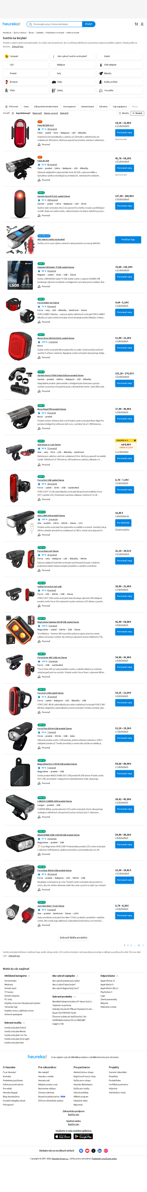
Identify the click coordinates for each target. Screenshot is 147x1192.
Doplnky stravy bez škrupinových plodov (22, 1003)
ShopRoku (113, 1076)
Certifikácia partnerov (118, 1084)
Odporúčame (107, 976)
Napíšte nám (73, 1114)
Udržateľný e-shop (117, 1092)
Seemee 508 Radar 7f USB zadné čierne (55, 267)
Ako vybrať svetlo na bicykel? (51, 239)
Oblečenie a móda (108, 1007)
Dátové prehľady (81, 1092)
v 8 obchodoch (121, 625)
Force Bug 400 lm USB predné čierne (54, 870)
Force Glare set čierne (47, 551)
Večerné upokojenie (13, 1014)
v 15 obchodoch (122, 161)
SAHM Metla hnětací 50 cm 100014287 (68, 1020)
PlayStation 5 (106, 992)
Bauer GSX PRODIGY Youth (64, 1013)
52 (139, 945)
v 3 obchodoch (121, 589)
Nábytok (104, 1003)
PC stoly (8, 999)
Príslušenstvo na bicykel (55, 32)
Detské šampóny (12, 996)
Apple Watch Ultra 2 (109, 988)
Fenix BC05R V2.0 (45, 125)
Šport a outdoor (20, 32)
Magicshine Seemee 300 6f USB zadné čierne (58, 622)
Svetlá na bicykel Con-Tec (15, 1035)
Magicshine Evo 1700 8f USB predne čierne (57, 764)
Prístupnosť (8, 1104)
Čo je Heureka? (9, 1072)
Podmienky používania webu (104, 1158)
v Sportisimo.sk (122, 516)
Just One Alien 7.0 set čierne (50, 906)
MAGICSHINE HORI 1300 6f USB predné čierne (58, 835)
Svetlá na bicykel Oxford (15, 1027)
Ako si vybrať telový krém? (64, 984)
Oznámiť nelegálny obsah (14, 1100)
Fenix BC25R (43, 160)
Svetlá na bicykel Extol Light (16, 1039)
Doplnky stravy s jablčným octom (19, 1010)
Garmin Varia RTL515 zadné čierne (53, 196)
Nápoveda (78, 1104)
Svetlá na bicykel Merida (15, 1031)
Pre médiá (7, 1088)
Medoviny (8, 984)
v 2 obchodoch (121, 341)
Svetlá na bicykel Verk (14, 1042)
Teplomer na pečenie (61, 1005)
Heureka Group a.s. (60, 1158)
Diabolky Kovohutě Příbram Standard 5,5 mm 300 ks (73, 1009)
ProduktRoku (115, 1080)
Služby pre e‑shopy (82, 1080)
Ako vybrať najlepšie (63, 976)
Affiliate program (81, 1096)
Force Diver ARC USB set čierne (52, 657)
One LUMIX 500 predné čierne (51, 515)
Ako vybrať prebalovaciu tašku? (66, 981)
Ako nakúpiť (43, 1072)
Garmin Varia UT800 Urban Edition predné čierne (60, 375)
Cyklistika (39, 32)
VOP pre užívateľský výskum (50, 1100)
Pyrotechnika (10, 981)
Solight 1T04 (57, 1024)
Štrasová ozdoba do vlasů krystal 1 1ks (69, 1016)
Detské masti (10, 988)
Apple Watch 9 (106, 984)
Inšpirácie (113, 1088)
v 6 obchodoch (121, 696)
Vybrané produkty (62, 996)
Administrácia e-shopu (83, 1072)
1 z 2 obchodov (121, 451)
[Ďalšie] (143, 945)
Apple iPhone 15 (107, 981)
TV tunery (8, 992)
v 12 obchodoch (122, 554)
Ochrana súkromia (46, 1092)
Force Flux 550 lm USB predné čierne (54, 728)
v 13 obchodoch (122, 873)
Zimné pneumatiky (108, 999)
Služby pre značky (81, 1088)
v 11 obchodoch (122, 126)
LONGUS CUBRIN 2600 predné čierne (54, 801)
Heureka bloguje (10, 1092)
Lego (102, 996)
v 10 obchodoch (122, 376)
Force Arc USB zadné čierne (50, 693)
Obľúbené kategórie (15, 976)
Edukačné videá (80, 1100)
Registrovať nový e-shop (85, 1076)
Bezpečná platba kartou (49, 1096)
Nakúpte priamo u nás (48, 1084)
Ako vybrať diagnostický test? (65, 988)
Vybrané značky (13, 1023)
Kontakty (7, 1076)
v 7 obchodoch (121, 731)
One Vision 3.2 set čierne (49, 444)
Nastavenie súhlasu (47, 1088)
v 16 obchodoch (122, 199)
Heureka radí (44, 1080)
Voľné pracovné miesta (13, 1084)
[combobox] (54, 24)
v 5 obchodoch (121, 305)
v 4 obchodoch (121, 660)
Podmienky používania (13, 1080)
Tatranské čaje (11, 1007)
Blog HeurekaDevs (11, 1096)
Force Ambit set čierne (48, 302)
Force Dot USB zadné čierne (50, 480)
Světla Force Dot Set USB (49, 586)
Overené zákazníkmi (118, 1072)
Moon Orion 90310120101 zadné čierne (55, 338)
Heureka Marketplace (83, 1084)
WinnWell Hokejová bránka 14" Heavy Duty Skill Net (73, 1001)
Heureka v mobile (46, 1076)
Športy (31, 32)
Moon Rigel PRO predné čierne (51, 409)
